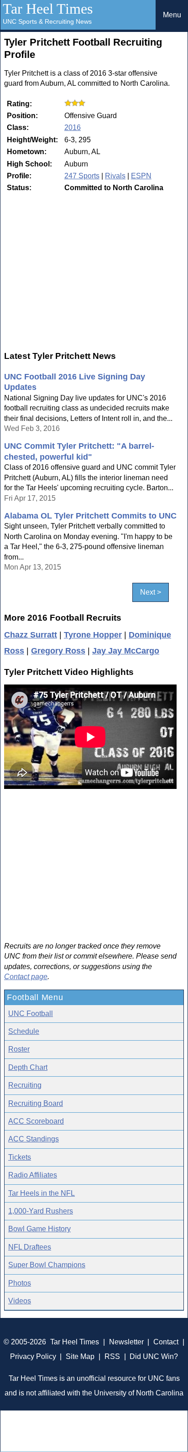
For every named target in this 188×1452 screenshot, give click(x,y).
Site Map (80, 1356)
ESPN (141, 176)
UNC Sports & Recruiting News (47, 21)
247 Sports (81, 176)
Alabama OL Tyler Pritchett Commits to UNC (90, 515)
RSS (112, 1356)
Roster (19, 1049)
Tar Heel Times (48, 8)
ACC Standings (33, 1139)
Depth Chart (27, 1067)
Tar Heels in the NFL (41, 1193)
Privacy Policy (33, 1356)
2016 (72, 127)
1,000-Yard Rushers (40, 1211)
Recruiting (25, 1085)
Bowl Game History (39, 1229)
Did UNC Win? (154, 1356)
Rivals (115, 176)
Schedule (23, 1031)
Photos (19, 1283)
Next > (150, 592)
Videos (19, 1301)
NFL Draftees (29, 1247)
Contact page (25, 976)
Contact (165, 1342)
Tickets (19, 1157)
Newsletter (126, 1342)
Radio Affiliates (32, 1175)
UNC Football (30, 1013)
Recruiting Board (35, 1103)
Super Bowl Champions (46, 1265)
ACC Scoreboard (36, 1121)
